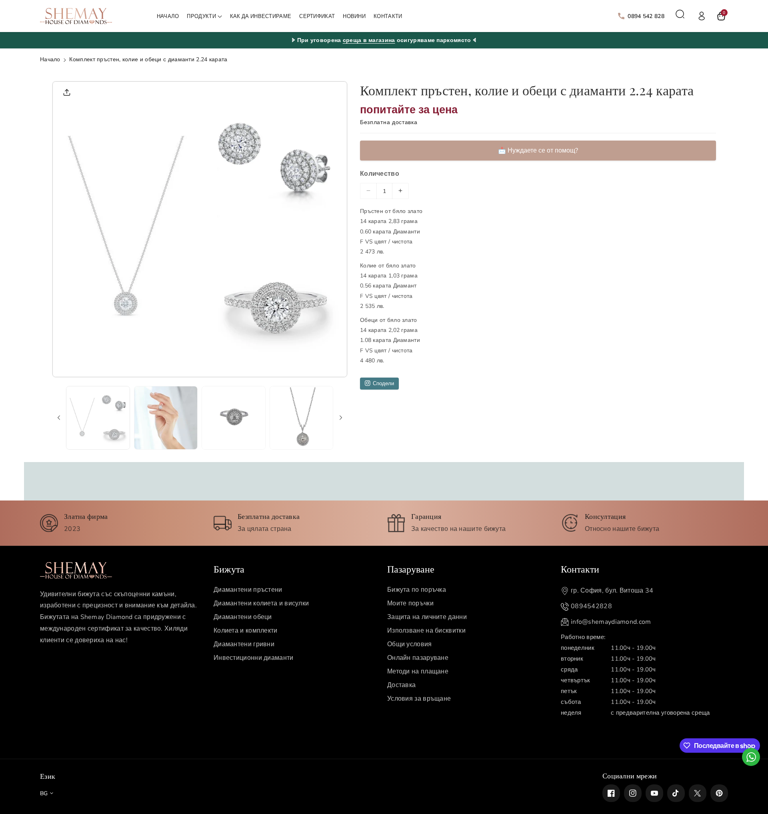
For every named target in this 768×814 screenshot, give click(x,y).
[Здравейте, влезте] (701, 16)
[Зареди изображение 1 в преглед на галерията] (98, 418)
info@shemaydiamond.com (611, 621)
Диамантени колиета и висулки (261, 603)
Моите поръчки (410, 603)
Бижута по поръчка (416, 589)
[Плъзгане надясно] (341, 417)
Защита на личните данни (427, 617)
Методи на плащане (417, 671)
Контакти (580, 568)
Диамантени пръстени (248, 589)
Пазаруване (410, 568)
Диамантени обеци (243, 617)
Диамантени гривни (244, 644)
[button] (204, 16)
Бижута (229, 568)
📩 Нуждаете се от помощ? (538, 150)
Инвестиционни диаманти (254, 657)
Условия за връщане (419, 698)
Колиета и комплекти (246, 630)
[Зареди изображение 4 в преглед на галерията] (302, 418)
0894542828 (591, 606)
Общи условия (409, 644)
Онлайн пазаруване (417, 657)
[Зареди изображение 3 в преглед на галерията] (234, 418)
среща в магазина (369, 40)
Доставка (401, 685)
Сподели (383, 383)
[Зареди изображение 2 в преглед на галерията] (166, 418)
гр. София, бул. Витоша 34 (612, 590)
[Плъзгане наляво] (59, 417)
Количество (379, 173)
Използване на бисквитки (426, 630)
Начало (50, 59)
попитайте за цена (409, 109)
